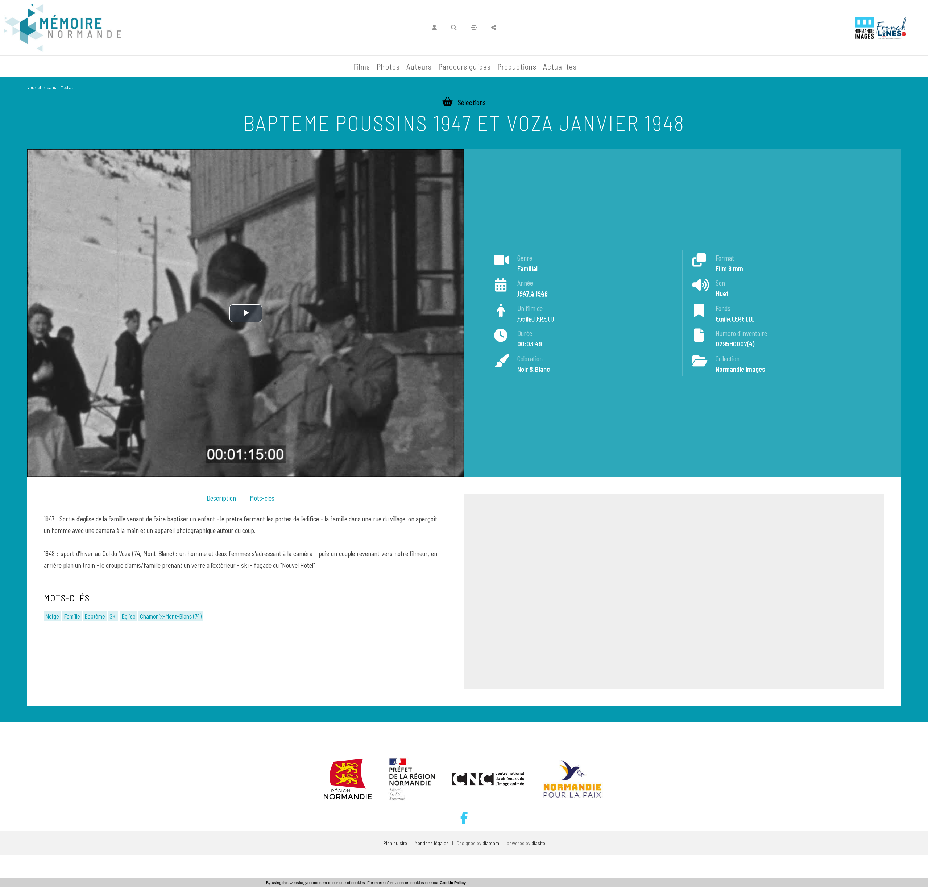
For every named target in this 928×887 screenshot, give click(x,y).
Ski (113, 616)
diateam (490, 843)
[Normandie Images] (864, 28)
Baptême (94, 616)
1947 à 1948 (532, 293)
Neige (52, 616)
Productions (517, 66)
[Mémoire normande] (62, 28)
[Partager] (494, 27)
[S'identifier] (434, 27)
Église (128, 616)
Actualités (560, 66)
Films (361, 66)
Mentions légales (432, 843)
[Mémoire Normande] (271, 66)
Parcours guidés (464, 66)
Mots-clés (262, 498)
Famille (72, 616)
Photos (388, 66)
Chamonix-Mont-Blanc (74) (171, 616)
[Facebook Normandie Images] (464, 818)
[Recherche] (454, 27)
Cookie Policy (453, 882)
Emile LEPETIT (536, 319)
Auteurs (419, 66)
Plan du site (395, 843)
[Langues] (474, 27)
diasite (538, 843)
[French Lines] (891, 28)
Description (221, 498)
